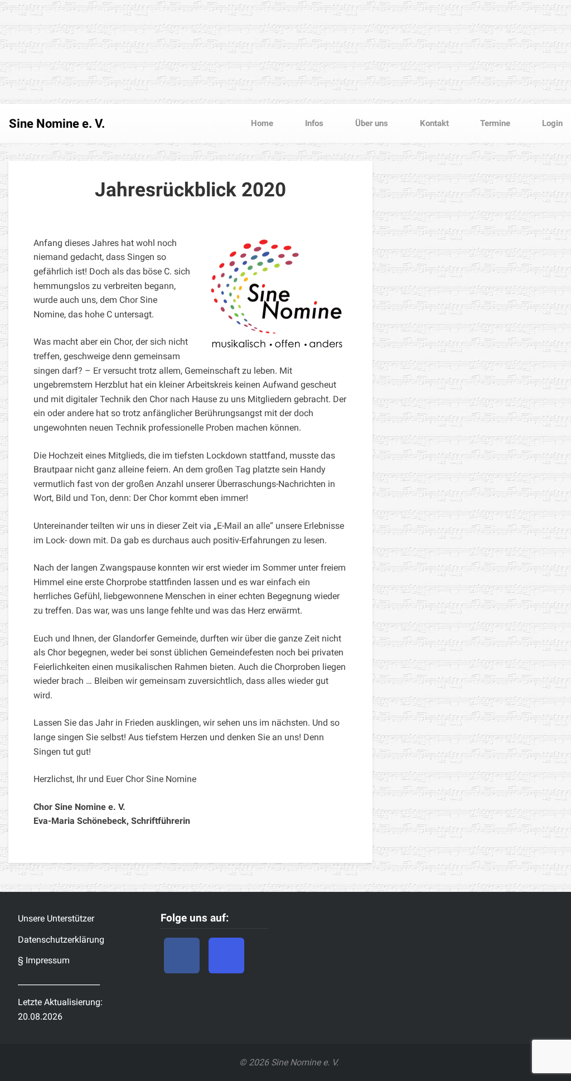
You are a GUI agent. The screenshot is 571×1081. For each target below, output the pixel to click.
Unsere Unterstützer (56, 918)
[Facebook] (182, 955)
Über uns (370, 123)
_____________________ (59, 981)
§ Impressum (44, 960)
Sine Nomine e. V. (57, 124)
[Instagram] (226, 955)
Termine (494, 123)
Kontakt (433, 123)
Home (262, 123)
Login (551, 123)
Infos (313, 123)
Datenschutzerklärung (61, 939)
